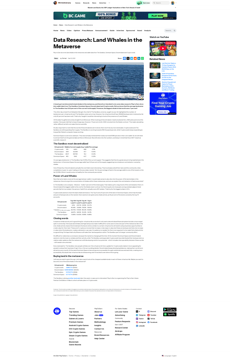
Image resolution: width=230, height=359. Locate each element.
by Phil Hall (63, 58)
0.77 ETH (69, 274)
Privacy (77, 356)
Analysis (147, 31)
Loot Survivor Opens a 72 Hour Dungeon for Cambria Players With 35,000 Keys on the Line (114, 8)
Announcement (101, 31)
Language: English (170, 356)
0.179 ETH (69, 272)
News (62, 31)
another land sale (74, 278)
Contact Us (99, 329)
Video (69, 31)
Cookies (93, 356)
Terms (71, 356)
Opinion (77, 31)
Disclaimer (85, 356)
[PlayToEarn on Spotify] (170, 314)
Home (55, 31)
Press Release (87, 31)
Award (139, 31)
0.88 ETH (69, 267)
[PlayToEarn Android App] (170, 310)
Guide (112, 31)
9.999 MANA (69, 270)
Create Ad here (172, 113)
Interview (120, 31)
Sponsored (130, 31)
